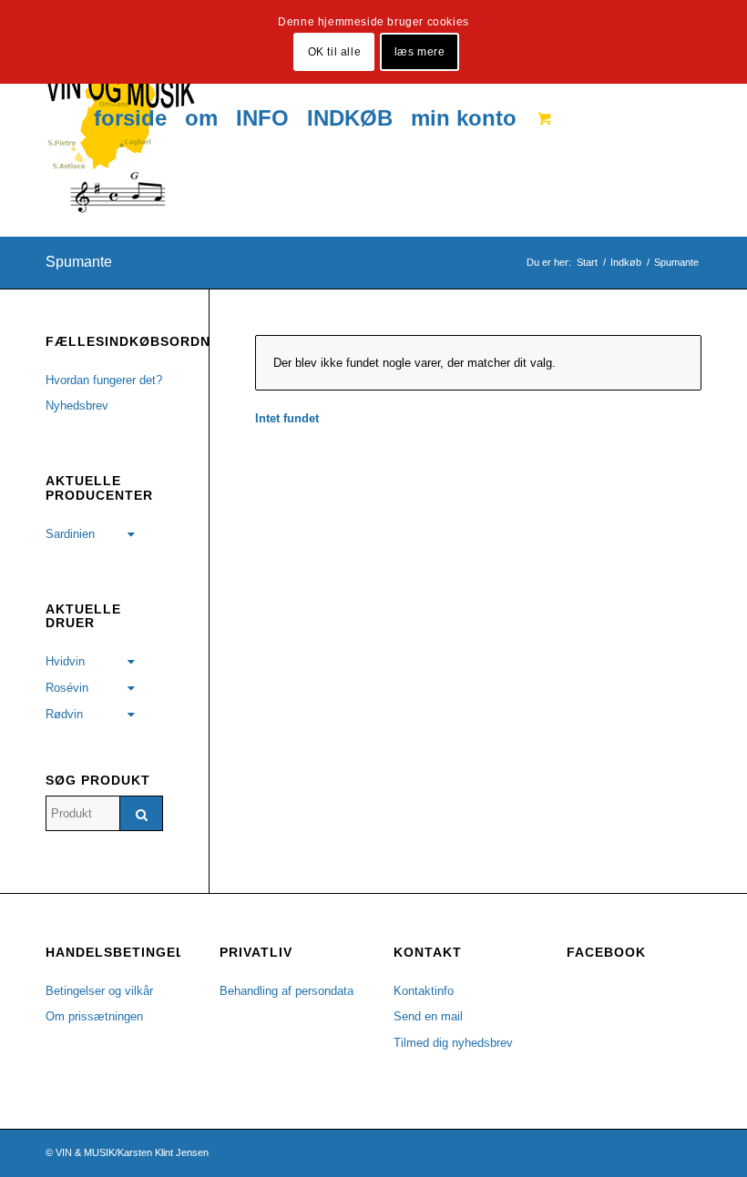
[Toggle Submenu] (131, 535)
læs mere (419, 52)
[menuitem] (130, 118)
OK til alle (335, 52)
